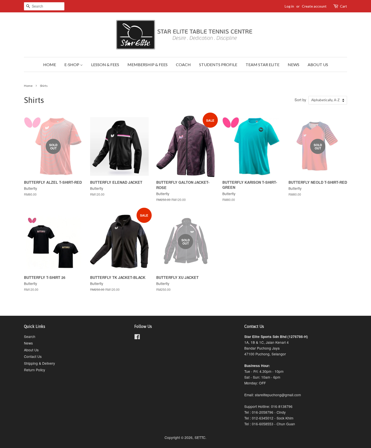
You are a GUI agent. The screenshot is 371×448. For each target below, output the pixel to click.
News (28, 343)
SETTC (200, 437)
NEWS (293, 64)
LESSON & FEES (105, 64)
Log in (289, 6)
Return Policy (34, 369)
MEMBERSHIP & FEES (147, 64)
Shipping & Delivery (39, 363)
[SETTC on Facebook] (137, 337)
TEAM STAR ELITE (262, 64)
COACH (183, 64)
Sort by (300, 99)
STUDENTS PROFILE (218, 64)
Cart (343, 6)
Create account (314, 6)
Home (28, 86)
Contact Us (33, 356)
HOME (49, 64)
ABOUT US (318, 64)
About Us (31, 349)
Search (29, 336)
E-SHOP (72, 64)
